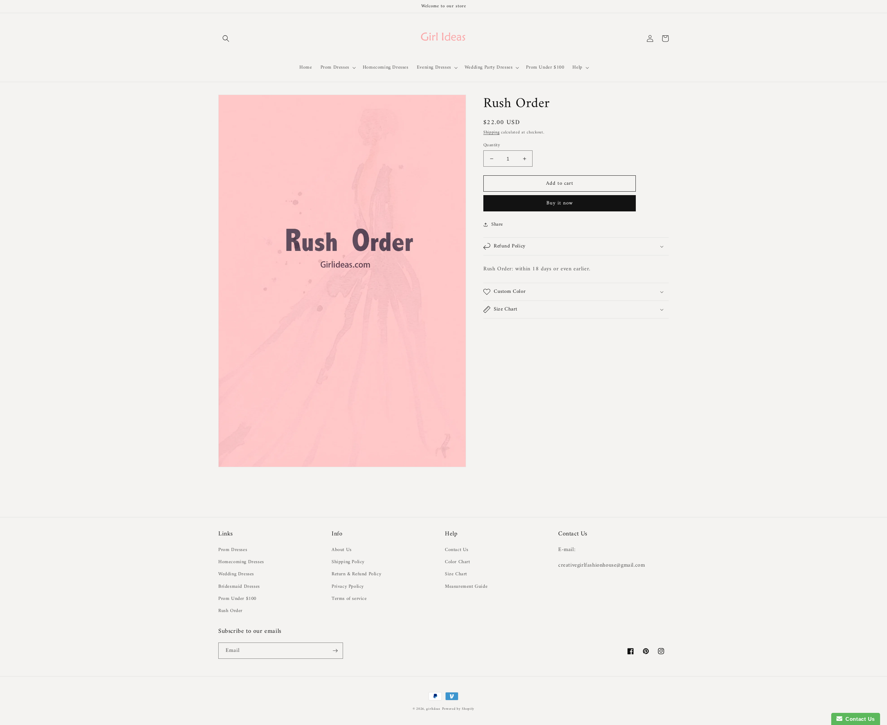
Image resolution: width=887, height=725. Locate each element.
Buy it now (559, 203)
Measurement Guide (466, 586)
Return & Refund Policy (356, 574)
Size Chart (456, 574)
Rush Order (230, 610)
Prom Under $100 (237, 598)
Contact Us (456, 549)
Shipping (491, 132)
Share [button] (497, 224)
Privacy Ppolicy (348, 586)
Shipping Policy (348, 562)
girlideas (433, 709)
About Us (342, 549)
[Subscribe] (335, 651)
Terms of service (349, 598)
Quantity (491, 145)
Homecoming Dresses (241, 562)
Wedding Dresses (236, 574)
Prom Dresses (232, 549)
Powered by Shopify (458, 709)
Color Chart (457, 562)
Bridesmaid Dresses (239, 586)
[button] (226, 38)
